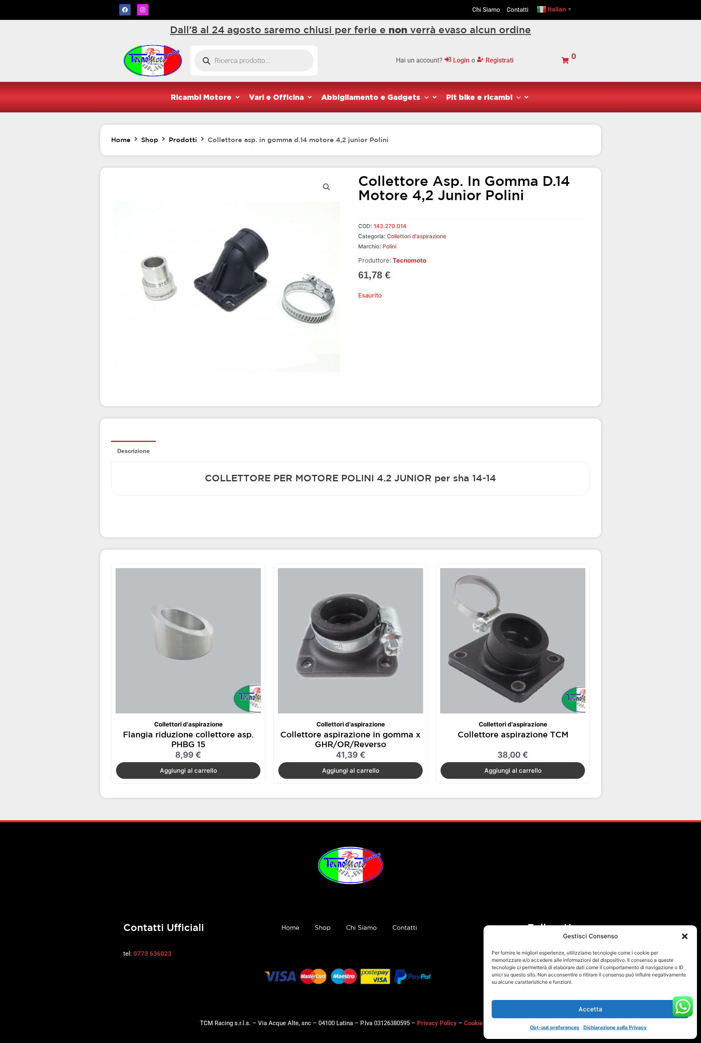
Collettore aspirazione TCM (513, 734)
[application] (424, 97)
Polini (389, 246)
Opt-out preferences (554, 1027)
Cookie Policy (482, 1023)
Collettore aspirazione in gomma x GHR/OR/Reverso (350, 739)
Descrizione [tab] (133, 451)
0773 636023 (152, 953)
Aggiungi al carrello (188, 770)
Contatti (404, 927)
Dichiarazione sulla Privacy (615, 1027)
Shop (149, 139)
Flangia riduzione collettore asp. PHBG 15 (188, 739)
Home (121, 139)
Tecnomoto (409, 260)
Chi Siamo (361, 927)
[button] (685, 936)
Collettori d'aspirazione (416, 236)
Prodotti (183, 139)
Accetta (590, 1009)
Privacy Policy (437, 1023)
